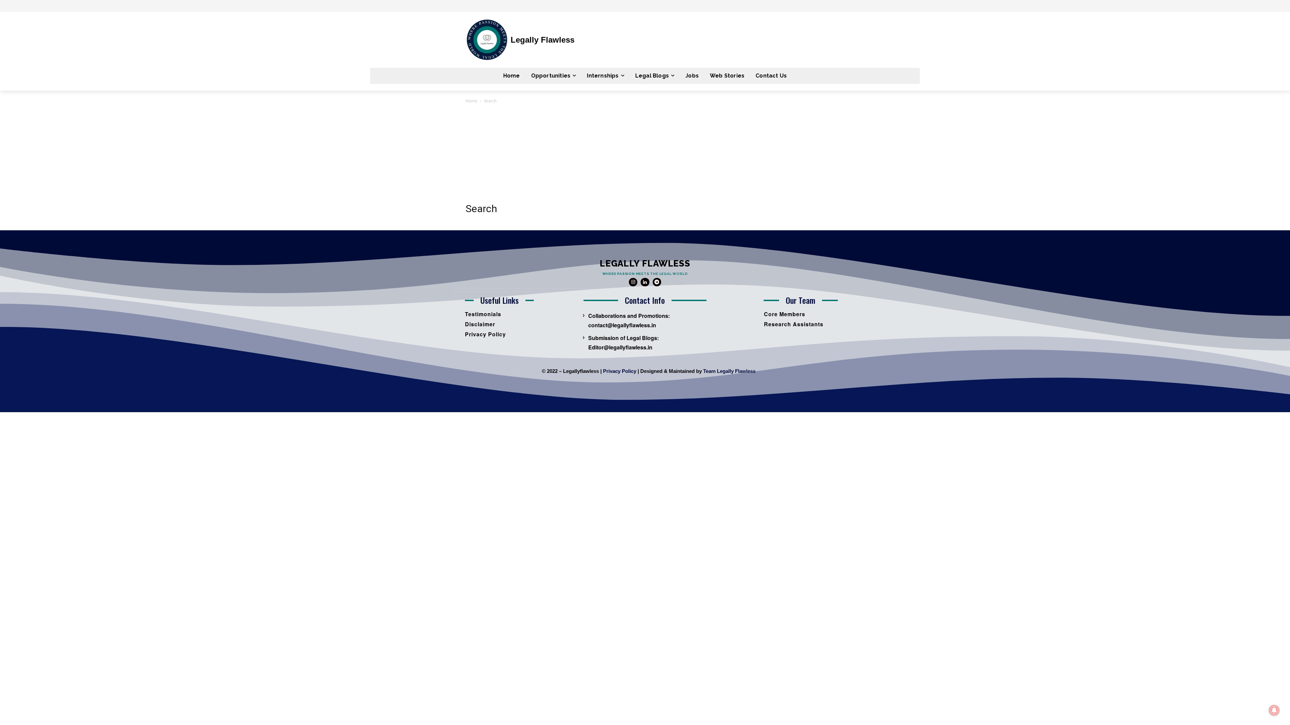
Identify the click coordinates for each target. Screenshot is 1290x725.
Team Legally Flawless (729, 371)
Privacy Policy (619, 371)
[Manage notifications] (1274, 710)
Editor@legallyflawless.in (620, 347)
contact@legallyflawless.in (622, 325)
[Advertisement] (645, 155)
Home (471, 101)
